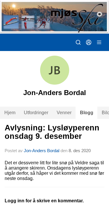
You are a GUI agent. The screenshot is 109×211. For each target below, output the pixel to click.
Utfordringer (36, 112)
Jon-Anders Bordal (41, 150)
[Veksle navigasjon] (99, 42)
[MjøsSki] (54, 17)
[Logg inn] (88, 42)
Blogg (86, 112)
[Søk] (78, 42)
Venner (64, 112)
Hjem (9, 112)
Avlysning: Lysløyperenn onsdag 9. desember (52, 132)
